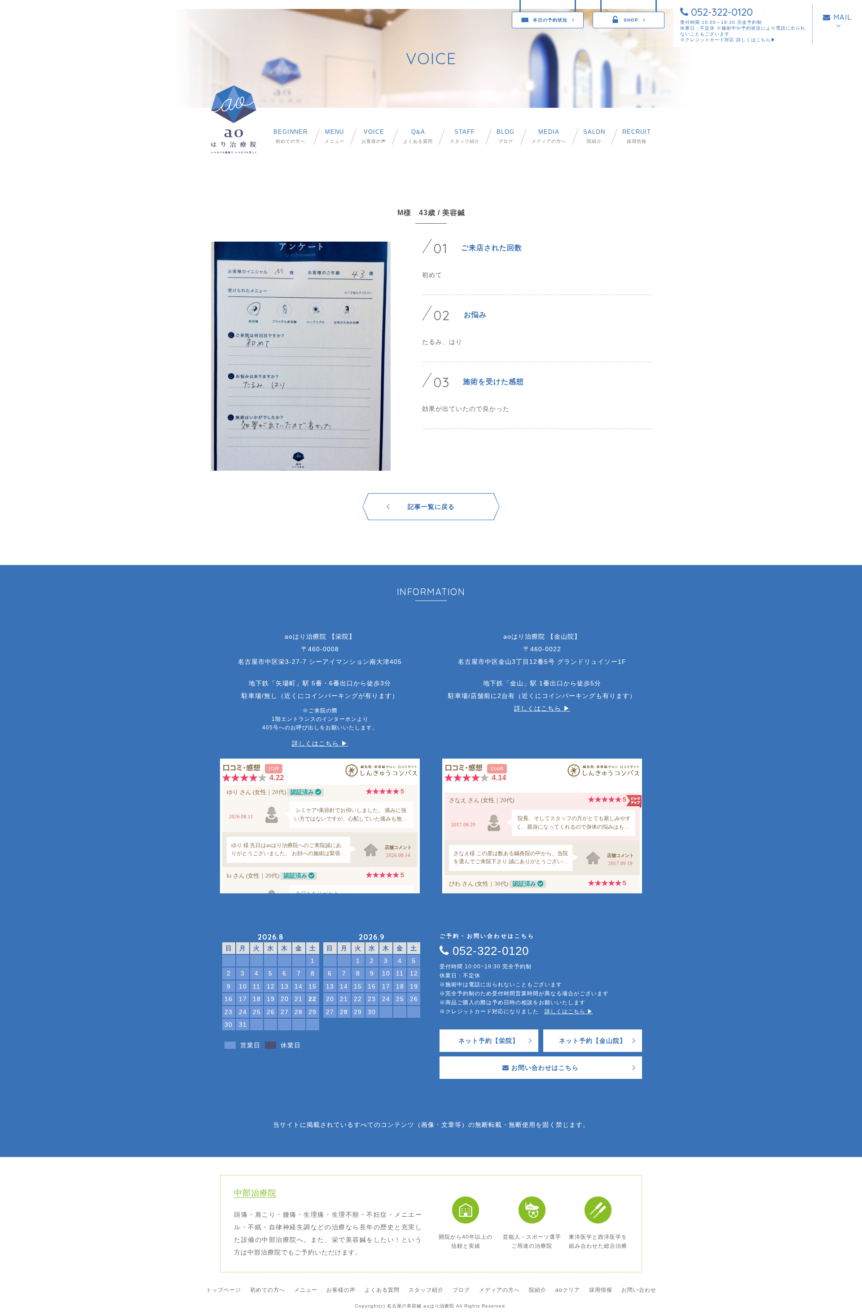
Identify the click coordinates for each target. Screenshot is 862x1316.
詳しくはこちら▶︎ (756, 39)
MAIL (841, 17)
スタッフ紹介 (464, 136)
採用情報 (636, 136)
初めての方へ (290, 136)
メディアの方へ (549, 136)
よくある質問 (418, 136)
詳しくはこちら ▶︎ (320, 743)
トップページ (223, 1290)
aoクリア (567, 1290)
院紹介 (594, 136)
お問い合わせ (638, 1290)
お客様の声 (373, 136)
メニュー (334, 136)
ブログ (506, 136)
